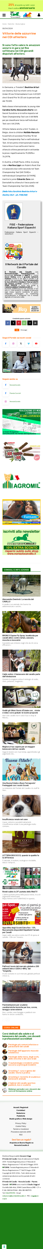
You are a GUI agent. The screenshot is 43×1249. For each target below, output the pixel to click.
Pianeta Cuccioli (15, 393)
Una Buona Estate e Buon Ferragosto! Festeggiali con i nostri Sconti (18, 784)
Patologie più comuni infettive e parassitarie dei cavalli (23, 1045)
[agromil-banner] (21, 494)
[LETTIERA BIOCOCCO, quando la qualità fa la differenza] (21, 842)
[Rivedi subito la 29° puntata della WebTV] (21, 878)
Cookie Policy (21, 1126)
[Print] (35, 323)
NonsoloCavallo (15, 385)
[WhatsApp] (24, 323)
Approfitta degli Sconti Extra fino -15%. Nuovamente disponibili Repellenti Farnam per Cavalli (20, 930)
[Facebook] (7, 323)
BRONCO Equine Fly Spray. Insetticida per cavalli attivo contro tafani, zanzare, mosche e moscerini (20, 637)
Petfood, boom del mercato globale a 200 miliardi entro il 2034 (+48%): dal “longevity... (20, 968)
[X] (13, 323)
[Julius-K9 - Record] (21, 308)
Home (4, 24)
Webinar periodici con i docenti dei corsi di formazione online (24, 1090)
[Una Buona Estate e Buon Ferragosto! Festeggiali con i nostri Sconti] (21, 769)
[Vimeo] (28, 343)
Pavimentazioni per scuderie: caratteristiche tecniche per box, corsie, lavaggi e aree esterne (19, 1007)
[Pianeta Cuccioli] (5, 393)
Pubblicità (21, 1116)
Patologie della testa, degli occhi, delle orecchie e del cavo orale (23, 1057)
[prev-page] (3, 1019)
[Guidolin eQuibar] (21, 464)
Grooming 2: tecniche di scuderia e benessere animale (24, 1078)
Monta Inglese (20, 24)
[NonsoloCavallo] (5, 385)
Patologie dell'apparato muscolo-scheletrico (23, 1051)
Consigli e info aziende (16, 570)
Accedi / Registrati (20, 1107)
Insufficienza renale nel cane (15, 819)
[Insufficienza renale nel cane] (21, 806)
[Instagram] (13, 343)
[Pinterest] (18, 323)
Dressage (24, 330)
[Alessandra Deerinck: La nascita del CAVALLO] (21, 585)
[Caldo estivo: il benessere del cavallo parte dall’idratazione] (21, 660)
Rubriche (11, 24)
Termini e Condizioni (21, 1129)
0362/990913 (10, 1193)
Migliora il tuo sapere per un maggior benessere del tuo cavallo (18, 748)
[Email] (29, 323)
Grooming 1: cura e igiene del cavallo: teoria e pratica (21, 1071)
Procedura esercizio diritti (21, 1132)
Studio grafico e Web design (20, 1119)
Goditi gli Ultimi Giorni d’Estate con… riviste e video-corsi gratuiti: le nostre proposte (21, 711)
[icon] (39, 15)
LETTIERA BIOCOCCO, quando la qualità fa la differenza (20, 856)
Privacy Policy (20, 1123)
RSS (20, 1135)
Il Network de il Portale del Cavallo (21, 266)
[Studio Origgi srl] (21, 434)
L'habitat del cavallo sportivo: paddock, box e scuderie (22, 1084)
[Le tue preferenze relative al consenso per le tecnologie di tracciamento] (4, 1246)
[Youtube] (36, 343)
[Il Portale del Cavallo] (16, 14)
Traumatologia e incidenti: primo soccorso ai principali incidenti (23, 1064)
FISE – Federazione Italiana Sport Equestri (21, 226)
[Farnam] (21, 524)
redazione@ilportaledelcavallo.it (14, 1196)
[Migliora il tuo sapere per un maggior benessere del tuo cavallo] (21, 733)
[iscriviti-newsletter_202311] (21, 554)
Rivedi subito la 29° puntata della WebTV (19, 892)
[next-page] (7, 1019)
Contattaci (20, 1110)
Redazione (20, 1113)
